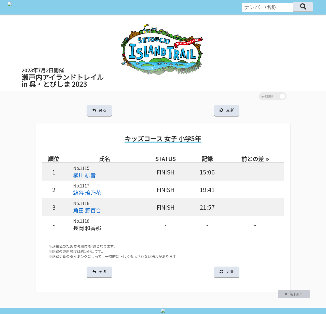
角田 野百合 (87, 210)
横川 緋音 (84, 175)
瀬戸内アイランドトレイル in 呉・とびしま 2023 (63, 77)
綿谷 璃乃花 (87, 192)
